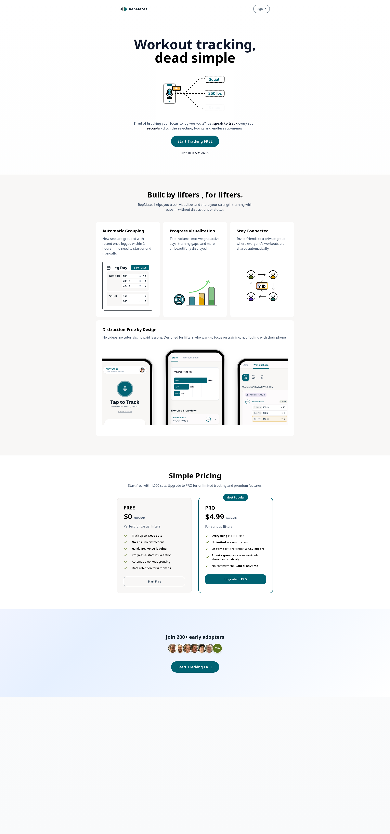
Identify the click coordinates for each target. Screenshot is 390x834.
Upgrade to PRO (235, 579)
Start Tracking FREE (195, 141)
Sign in (261, 9)
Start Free (154, 581)
